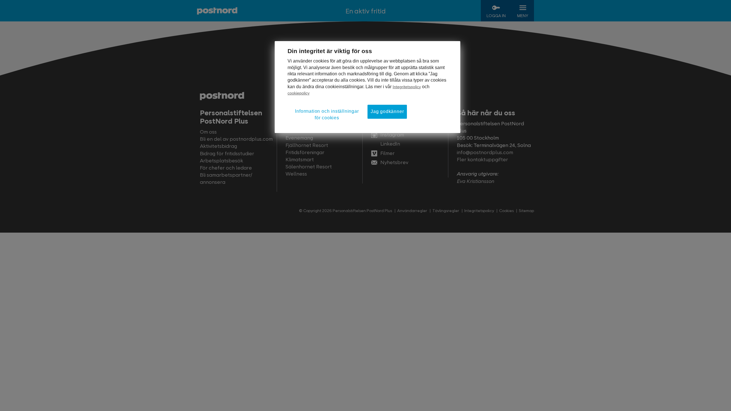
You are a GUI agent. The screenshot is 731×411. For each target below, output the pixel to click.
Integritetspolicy (407, 86)
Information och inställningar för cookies (327, 114)
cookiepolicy (299, 93)
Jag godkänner (387, 111)
